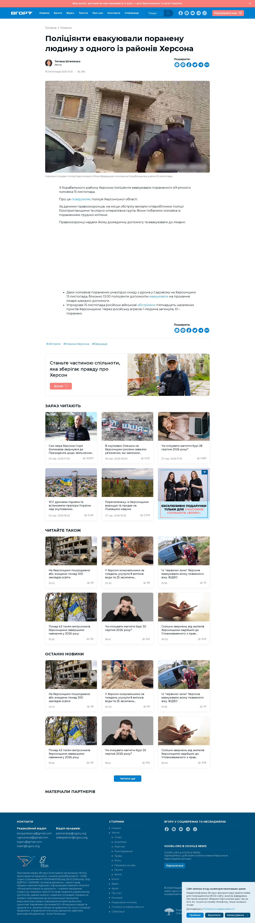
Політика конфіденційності (128, 906)
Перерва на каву (125, 865)
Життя (118, 874)
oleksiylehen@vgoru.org (72, 837)
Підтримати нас (225, 13)
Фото (117, 860)
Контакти (114, 13)
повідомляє (81, 199)
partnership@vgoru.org (71, 833)
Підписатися (174, 865)
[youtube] (192, 13)
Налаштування (235, 915)
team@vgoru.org (28, 846)
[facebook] (180, 13)
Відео (70, 13)
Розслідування (123, 851)
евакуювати (158, 296)
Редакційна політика (124, 902)
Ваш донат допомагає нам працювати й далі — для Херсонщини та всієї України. (127, 3)
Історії (118, 837)
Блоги (58, 13)
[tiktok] (204, 13)
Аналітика (120, 842)
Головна (50, 27)
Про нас (97, 13)
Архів (115, 888)
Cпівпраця (132, 13)
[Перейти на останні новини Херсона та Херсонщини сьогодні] (22, 13)
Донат (58, 386)
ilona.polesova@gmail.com (34, 833)
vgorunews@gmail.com (32, 837)
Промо (118, 869)
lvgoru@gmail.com (29, 842)
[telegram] (198, 13)
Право (118, 856)
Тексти (83, 13)
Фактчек (119, 846)
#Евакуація (99, 344)
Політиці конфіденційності (219, 909)
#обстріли (53, 344)
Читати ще (127, 778)
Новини (44, 13)
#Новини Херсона (76, 344)
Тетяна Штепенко (67, 61)
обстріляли (146, 305)
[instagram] (186, 13)
